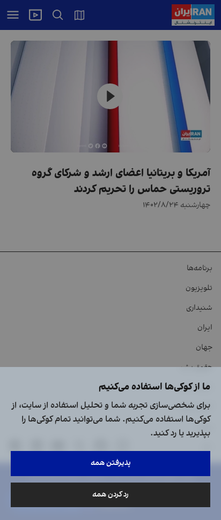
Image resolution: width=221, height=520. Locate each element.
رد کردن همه (110, 494)
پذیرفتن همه (111, 463)
